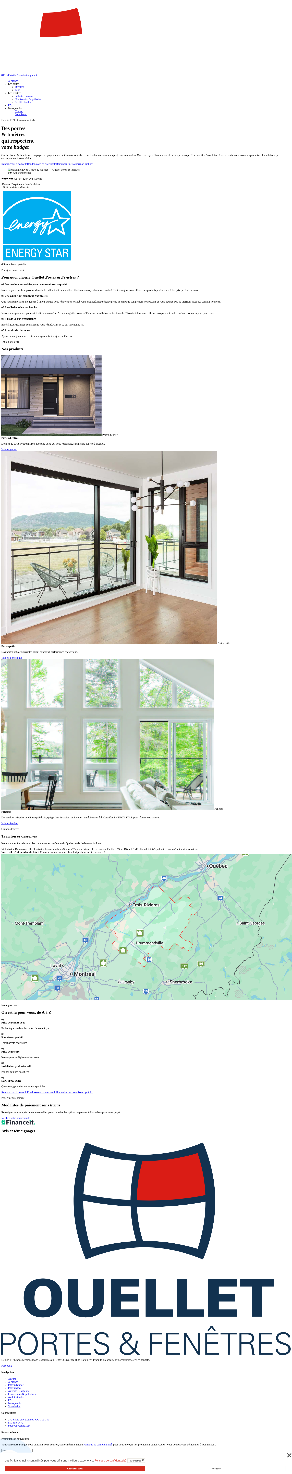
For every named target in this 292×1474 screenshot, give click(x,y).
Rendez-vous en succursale (41, 164)
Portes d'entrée (16, 1384)
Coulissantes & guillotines (22, 1394)
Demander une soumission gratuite (74, 164)
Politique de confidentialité (97, 1444)
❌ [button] (289, 1455)
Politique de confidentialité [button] (110, 1460)
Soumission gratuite (27, 75)
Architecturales (23, 102)
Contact (19, 111)
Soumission (21, 114)
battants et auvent (24, 96)
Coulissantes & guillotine (28, 99)
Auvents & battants (18, 1391)
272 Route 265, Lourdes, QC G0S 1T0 (28, 1419)
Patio (17, 90)
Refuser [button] (216, 1468)
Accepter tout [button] (75, 1468)
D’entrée (19, 86)
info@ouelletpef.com (19, 1425)
